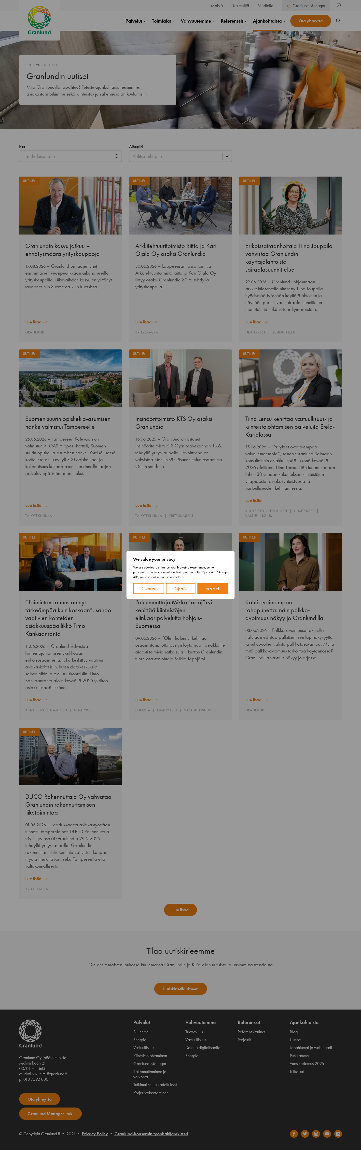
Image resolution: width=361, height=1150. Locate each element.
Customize (148, 588)
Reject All (181, 588)
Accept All (213, 588)
